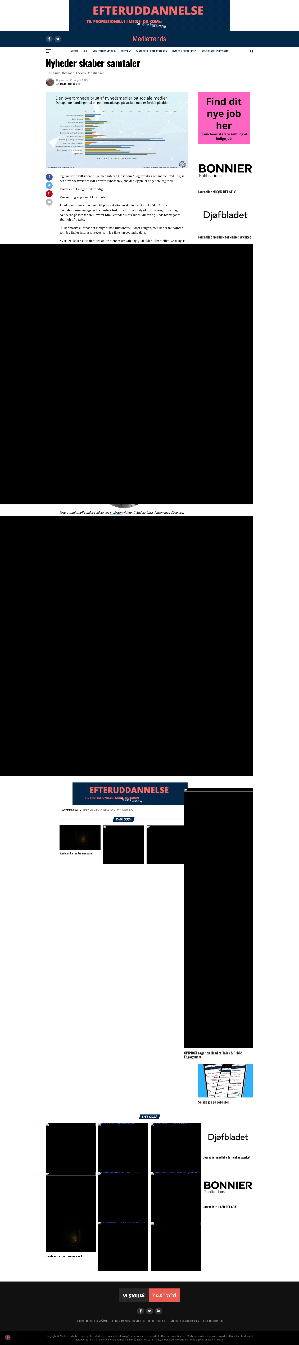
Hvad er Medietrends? (184, 51)
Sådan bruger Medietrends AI (151, 51)
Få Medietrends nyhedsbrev (184, 1321)
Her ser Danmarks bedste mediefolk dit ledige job (138, 1321)
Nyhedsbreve (125, 810)
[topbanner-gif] (130, 804)
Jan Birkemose (68, 84)
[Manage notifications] (7, 1337)
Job (85, 51)
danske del (141, 205)
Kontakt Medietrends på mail (92, 1321)
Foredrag (126, 51)
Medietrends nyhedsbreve (99, 810)
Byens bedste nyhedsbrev (214, 51)
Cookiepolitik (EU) (213, 1321)
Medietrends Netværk (104, 51)
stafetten (116, 512)
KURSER (74, 51)
